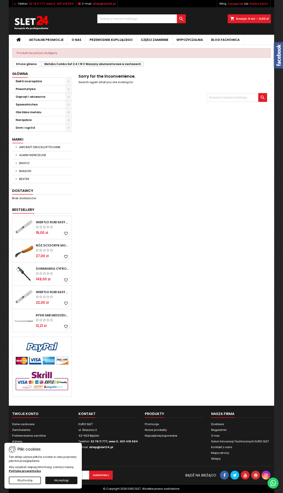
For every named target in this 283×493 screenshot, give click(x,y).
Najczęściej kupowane (161, 436)
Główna (20, 73)
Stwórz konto (258, 4)
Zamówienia (21, 430)
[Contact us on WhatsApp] (273, 483)
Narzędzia (24, 120)
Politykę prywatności (25, 471)
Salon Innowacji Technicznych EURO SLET (240, 441)
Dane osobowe (23, 424)
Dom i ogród (25, 128)
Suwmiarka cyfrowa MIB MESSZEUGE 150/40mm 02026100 (53, 268)
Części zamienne (154, 40)
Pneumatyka (26, 89)
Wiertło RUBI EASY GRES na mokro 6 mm (53, 222)
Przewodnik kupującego (111, 40)
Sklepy (216, 459)
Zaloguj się (235, 4)
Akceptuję (61, 480)
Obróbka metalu (28, 112)
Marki (17, 139)
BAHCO (24, 163)
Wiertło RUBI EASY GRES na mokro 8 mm (53, 292)
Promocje (152, 424)
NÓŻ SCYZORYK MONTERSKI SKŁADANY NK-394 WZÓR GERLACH (53, 245)
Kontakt (87, 413)
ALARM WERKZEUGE (32, 155)
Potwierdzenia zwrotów (29, 436)
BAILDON (25, 171)
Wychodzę (25, 480)
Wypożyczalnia (189, 40)
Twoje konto (25, 413)
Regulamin (219, 430)
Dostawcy (22, 190)
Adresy (17, 441)
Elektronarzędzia (29, 81)
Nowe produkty (156, 430)
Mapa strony (220, 453)
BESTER (24, 179)
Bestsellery (23, 209)
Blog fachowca (225, 40)
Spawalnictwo (27, 104)
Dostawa (217, 424)
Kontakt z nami (221, 447)
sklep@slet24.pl (104, 4)
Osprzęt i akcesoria (30, 97)
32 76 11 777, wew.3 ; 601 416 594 (51, 4)
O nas (76, 40)
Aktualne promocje (46, 40)
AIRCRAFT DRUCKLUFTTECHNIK (40, 147)
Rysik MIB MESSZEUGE (53, 315)
